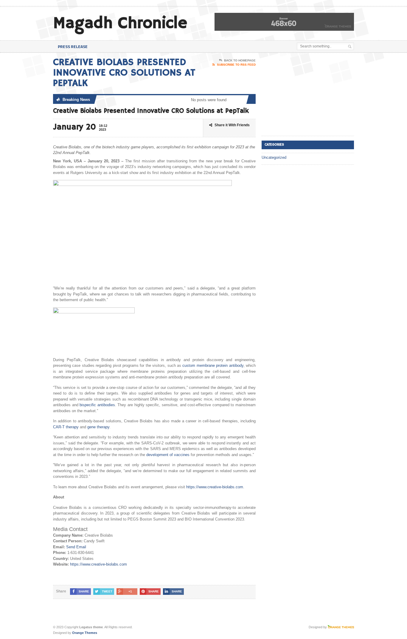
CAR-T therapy (66, 427)
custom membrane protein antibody (212, 365)
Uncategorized (274, 157)
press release (73, 46)
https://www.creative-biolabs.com (214, 487)
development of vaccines (167, 454)
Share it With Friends (232, 125)
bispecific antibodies (97, 405)
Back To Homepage (240, 60)
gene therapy (98, 427)
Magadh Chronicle (120, 23)
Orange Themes (84, 633)
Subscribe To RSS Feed (236, 64)
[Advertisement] (306, 94)
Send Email (76, 547)
